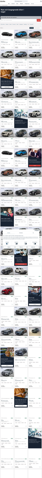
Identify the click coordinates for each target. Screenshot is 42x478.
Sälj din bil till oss (18, 257)
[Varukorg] (41, 1)
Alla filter (3, 24)
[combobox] (18, 20)
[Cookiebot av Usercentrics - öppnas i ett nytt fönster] (35, 230)
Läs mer (35, 165)
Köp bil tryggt (31, 297)
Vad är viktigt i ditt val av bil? (7, 81)
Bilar (1, 5)
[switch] (16, 243)
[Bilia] (2, 1)
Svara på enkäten (21, 405)
